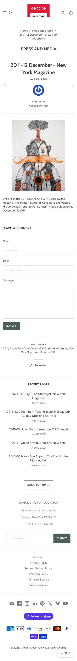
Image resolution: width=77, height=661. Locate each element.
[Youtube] (65, 603)
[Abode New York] (38, 10)
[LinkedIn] (35, 603)
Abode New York (19, 348)
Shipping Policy (38, 574)
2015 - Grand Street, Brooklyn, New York (39, 443)
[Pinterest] (42, 603)
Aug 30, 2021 (38, 79)
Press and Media (42, 30)
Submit (62, 538)
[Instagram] (27, 603)
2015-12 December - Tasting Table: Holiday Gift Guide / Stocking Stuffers (38, 414)
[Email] (12, 603)
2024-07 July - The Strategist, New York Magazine (38, 396)
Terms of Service (38, 579)
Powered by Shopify (54, 647)
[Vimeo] (58, 603)
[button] (38, 484)
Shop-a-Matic (47, 352)
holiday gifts (60, 348)
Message (8, 280)
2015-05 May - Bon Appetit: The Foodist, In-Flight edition (38, 458)
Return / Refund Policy (38, 568)
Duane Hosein (38, 348)
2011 (5, 348)
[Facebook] (19, 603)
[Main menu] (5, 13)
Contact (38, 557)
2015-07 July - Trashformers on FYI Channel (38, 429)
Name (6, 241)
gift (50, 348)
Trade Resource (38, 585)
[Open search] (11, 13)
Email (6, 260)
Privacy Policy (38, 562)
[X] (50, 603)
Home (24, 30)
